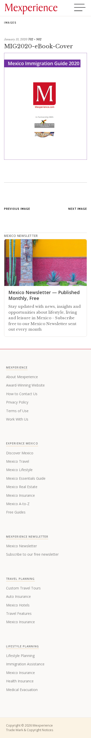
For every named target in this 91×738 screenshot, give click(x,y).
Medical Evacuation (22, 689)
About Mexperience (22, 376)
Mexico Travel (17, 461)
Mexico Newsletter (21, 545)
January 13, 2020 (15, 39)
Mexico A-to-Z (18, 503)
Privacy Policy (17, 402)
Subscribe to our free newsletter (32, 554)
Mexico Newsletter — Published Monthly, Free (44, 295)
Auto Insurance (18, 596)
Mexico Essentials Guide (26, 478)
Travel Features (19, 613)
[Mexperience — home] (31, 8)
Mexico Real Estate (21, 486)
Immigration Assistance (25, 664)
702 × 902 (34, 39)
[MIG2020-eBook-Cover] (45, 158)
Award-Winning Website (25, 385)
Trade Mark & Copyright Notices (29, 730)
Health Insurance (20, 681)
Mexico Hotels (18, 605)
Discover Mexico (19, 453)
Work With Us (17, 419)
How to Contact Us (21, 393)
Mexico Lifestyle (19, 469)
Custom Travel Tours (23, 588)
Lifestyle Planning (20, 655)
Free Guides (16, 512)
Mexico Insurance (20, 495)
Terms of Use (17, 410)
